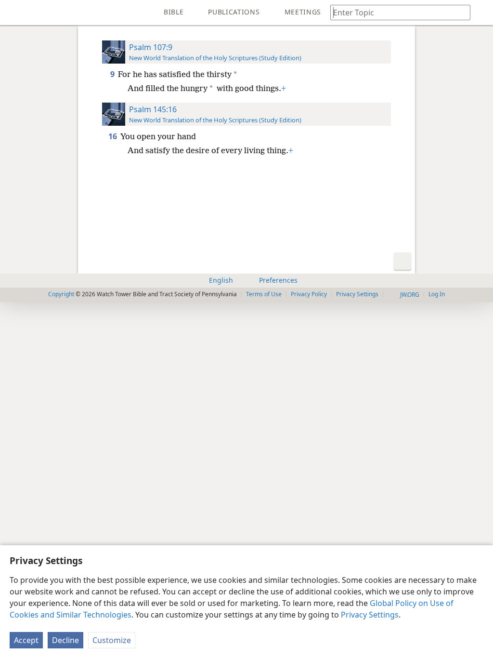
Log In (436, 294)
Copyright (61, 294)
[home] (14, 12)
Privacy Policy (309, 294)
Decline (65, 640)
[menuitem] (14, 12)
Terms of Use (264, 294)
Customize (111, 640)
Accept (26, 640)
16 (113, 136)
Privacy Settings (370, 614)
